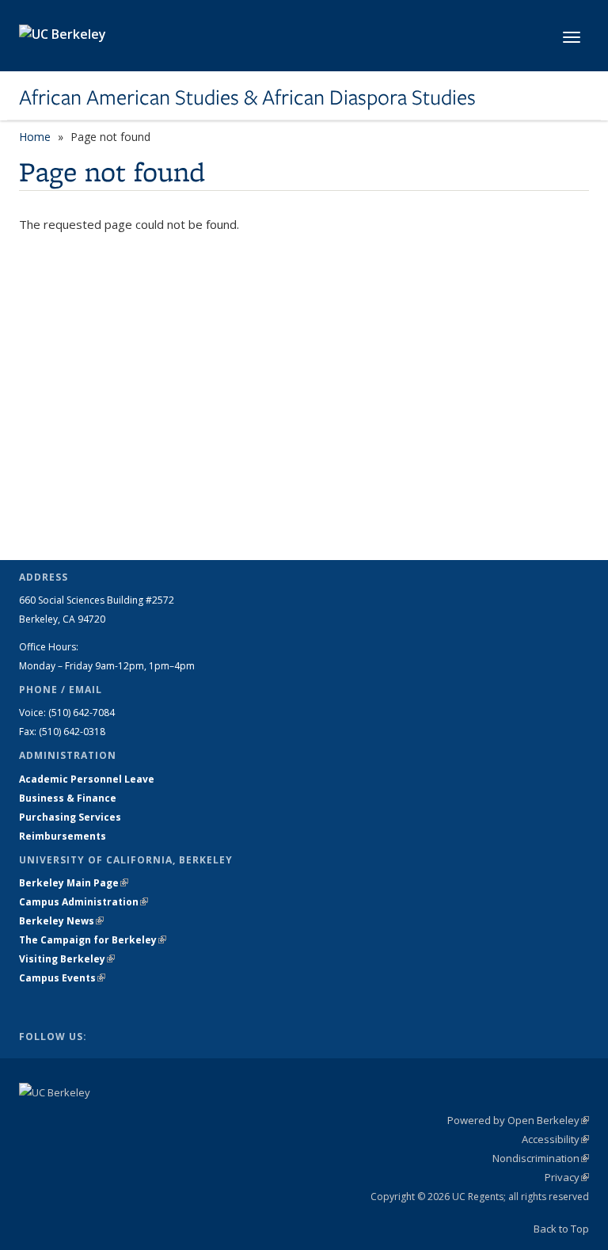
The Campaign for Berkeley (92, 940)
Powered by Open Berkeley (518, 1120)
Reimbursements (62, 836)
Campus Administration (83, 902)
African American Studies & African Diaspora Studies (247, 97)
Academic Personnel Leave (86, 779)
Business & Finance (67, 798)
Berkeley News (61, 921)
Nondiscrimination (540, 1158)
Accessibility (555, 1139)
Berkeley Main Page (73, 883)
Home (35, 136)
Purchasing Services (70, 817)
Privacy (567, 1177)
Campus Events (62, 978)
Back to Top (561, 1228)
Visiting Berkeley (67, 959)
